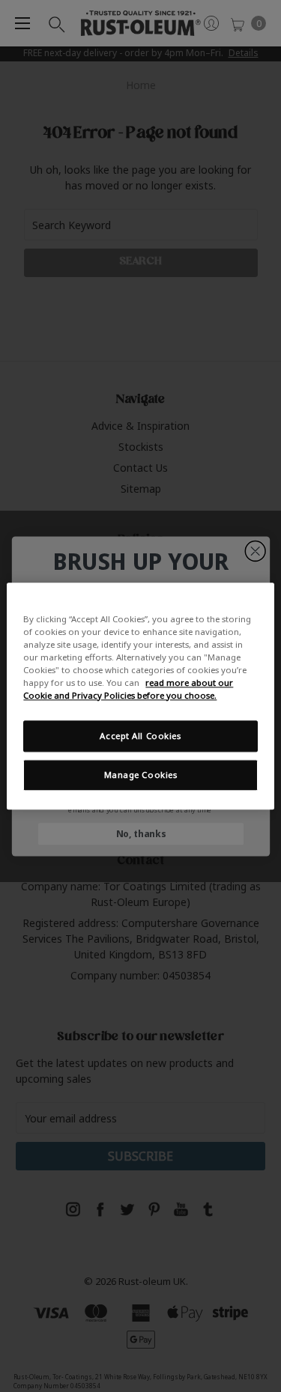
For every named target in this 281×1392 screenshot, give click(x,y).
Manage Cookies (141, 774)
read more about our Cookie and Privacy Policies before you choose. (128, 689)
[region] (140, 696)
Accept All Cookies (140, 735)
